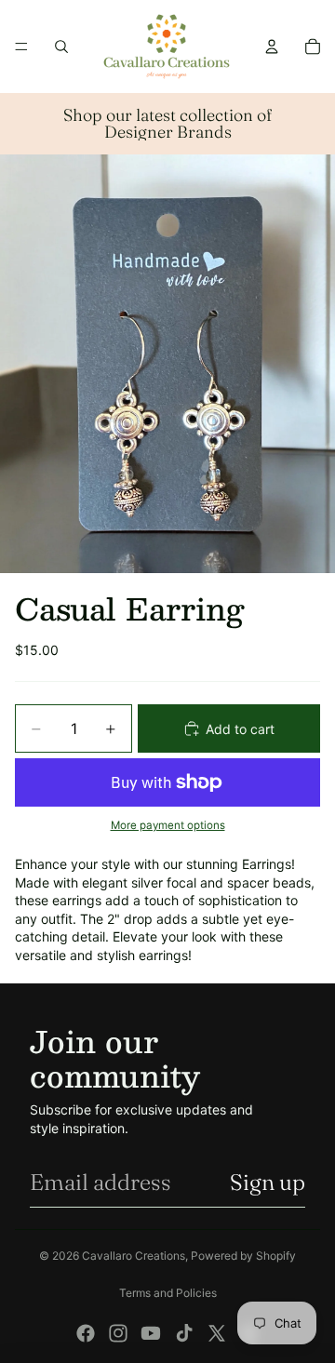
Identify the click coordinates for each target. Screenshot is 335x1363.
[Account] (271, 46)
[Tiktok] (184, 1333)
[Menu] (21, 46)
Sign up (267, 1182)
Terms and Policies (168, 1293)
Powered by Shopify (243, 1256)
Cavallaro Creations (133, 1256)
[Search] (61, 46)
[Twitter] (217, 1333)
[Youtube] (151, 1333)
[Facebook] (85, 1333)
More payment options (168, 825)
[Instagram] (118, 1333)
